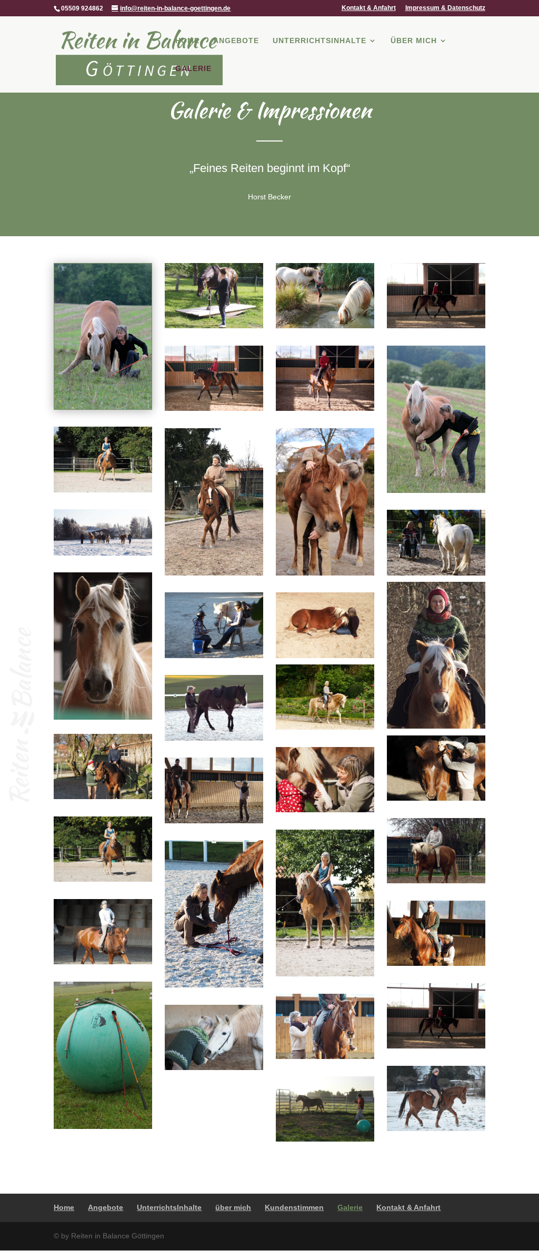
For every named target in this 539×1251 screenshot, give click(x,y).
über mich (414, 41)
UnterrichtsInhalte (319, 41)
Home (187, 41)
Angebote (236, 41)
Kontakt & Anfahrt (369, 8)
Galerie (193, 69)
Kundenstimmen (294, 1207)
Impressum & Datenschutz (445, 8)
